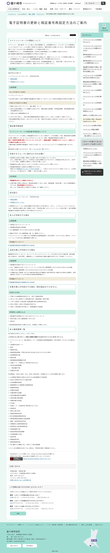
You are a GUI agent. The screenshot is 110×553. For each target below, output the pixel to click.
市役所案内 (29, 546)
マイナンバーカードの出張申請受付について (92, 110)
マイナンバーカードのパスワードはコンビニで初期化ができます (92, 48)
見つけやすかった (17, 509)
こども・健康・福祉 (40, 9)
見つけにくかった (47, 509)
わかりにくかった (47, 503)
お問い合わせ (14, 546)
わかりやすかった (17, 503)
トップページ (12, 14)
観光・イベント (74, 9)
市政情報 (99, 9)
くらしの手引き (13, 9)
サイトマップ (11, 525)
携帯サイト (21, 525)
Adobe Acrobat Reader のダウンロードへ (37, 459)
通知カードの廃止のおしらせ (92, 115)
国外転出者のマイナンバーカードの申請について (92, 55)
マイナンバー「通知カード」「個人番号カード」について (92, 135)
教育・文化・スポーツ (58, 9)
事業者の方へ (87, 9)
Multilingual (78, 3)
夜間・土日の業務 (86, 525)
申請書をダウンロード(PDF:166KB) (28, 169)
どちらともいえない (28, 497)
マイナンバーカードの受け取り (92, 97)
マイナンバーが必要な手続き (92, 125)
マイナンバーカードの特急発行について (92, 41)
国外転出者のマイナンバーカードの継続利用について (92, 62)
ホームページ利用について (36, 525)
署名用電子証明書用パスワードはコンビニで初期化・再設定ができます (92, 84)
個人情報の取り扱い (72, 525)
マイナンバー (40, 14)
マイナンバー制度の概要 (91, 129)
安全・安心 (26, 9)
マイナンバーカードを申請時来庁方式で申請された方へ (92, 76)
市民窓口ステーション (17, 82)
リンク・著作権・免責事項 (55, 525)
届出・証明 (32, 14)
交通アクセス (99, 525)
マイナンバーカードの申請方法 (92, 104)
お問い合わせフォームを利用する (20, 480)
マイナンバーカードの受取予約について (92, 91)
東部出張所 (13, 79)
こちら (37, 149)
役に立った (15, 497)
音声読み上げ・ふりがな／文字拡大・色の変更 (61, 3)
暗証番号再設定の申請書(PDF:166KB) (22, 245)
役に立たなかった (43, 497)
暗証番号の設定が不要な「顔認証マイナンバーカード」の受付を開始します (92, 69)
